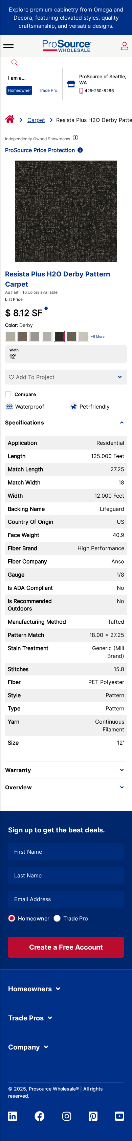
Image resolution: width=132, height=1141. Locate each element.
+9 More (98, 336)
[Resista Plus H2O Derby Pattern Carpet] (66, 211)
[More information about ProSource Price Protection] (79, 150)
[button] (8, 46)
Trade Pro (75, 918)
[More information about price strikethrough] (46, 312)
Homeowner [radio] (19, 90)
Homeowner (33, 918)
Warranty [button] (18, 770)
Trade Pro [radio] (48, 90)
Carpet (36, 120)
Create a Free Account (66, 947)
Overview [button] (18, 787)
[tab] (66, 422)
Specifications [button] (24, 422)
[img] (75, 139)
